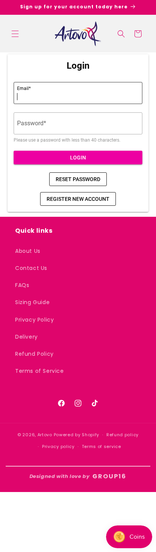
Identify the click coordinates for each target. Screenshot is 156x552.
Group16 (109, 476)
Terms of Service (39, 371)
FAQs (22, 285)
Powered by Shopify (77, 435)
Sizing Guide (32, 302)
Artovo (44, 435)
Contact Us (31, 268)
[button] (15, 33)
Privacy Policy (34, 319)
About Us (28, 251)
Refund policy (122, 435)
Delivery (26, 337)
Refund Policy (34, 354)
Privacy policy (58, 446)
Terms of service (101, 446)
